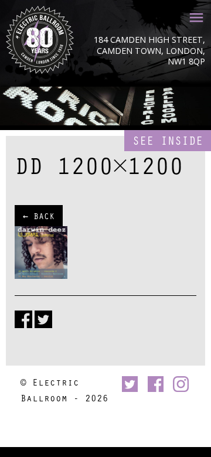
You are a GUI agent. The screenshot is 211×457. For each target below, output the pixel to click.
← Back (39, 215)
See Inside (167, 140)
